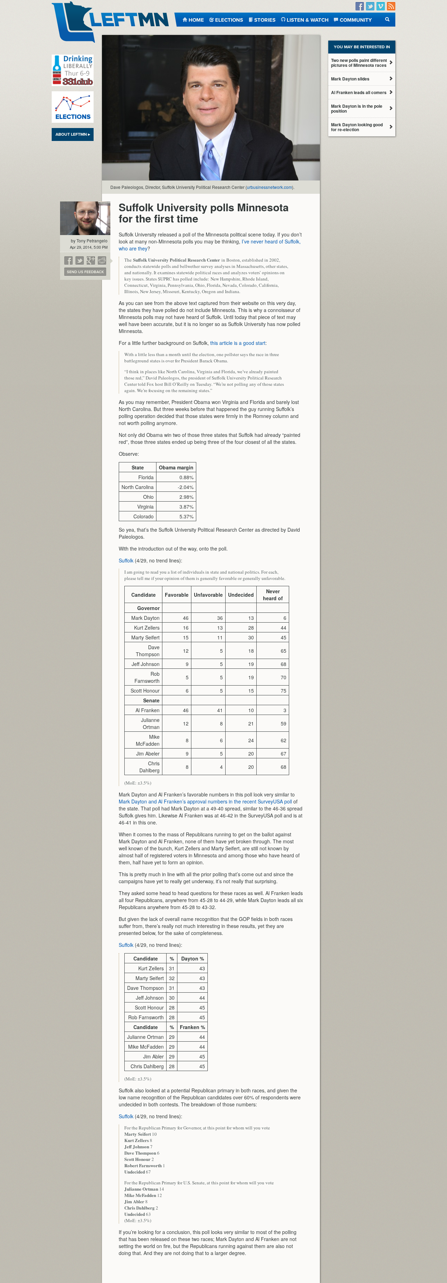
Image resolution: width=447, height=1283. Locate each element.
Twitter (370, 6)
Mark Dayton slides (350, 79)
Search (387, 19)
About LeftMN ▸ (73, 134)
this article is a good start (237, 342)
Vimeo (380, 6)
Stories (265, 19)
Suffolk (126, 560)
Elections (229, 19)
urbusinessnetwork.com (269, 187)
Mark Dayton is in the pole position (356, 108)
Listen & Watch (308, 19)
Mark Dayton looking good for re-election (357, 127)
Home (196, 19)
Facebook (360, 6)
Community (356, 19)
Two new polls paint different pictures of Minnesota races (359, 62)
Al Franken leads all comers (359, 92)
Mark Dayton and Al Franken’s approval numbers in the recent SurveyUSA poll (205, 801)
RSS (391, 6)
